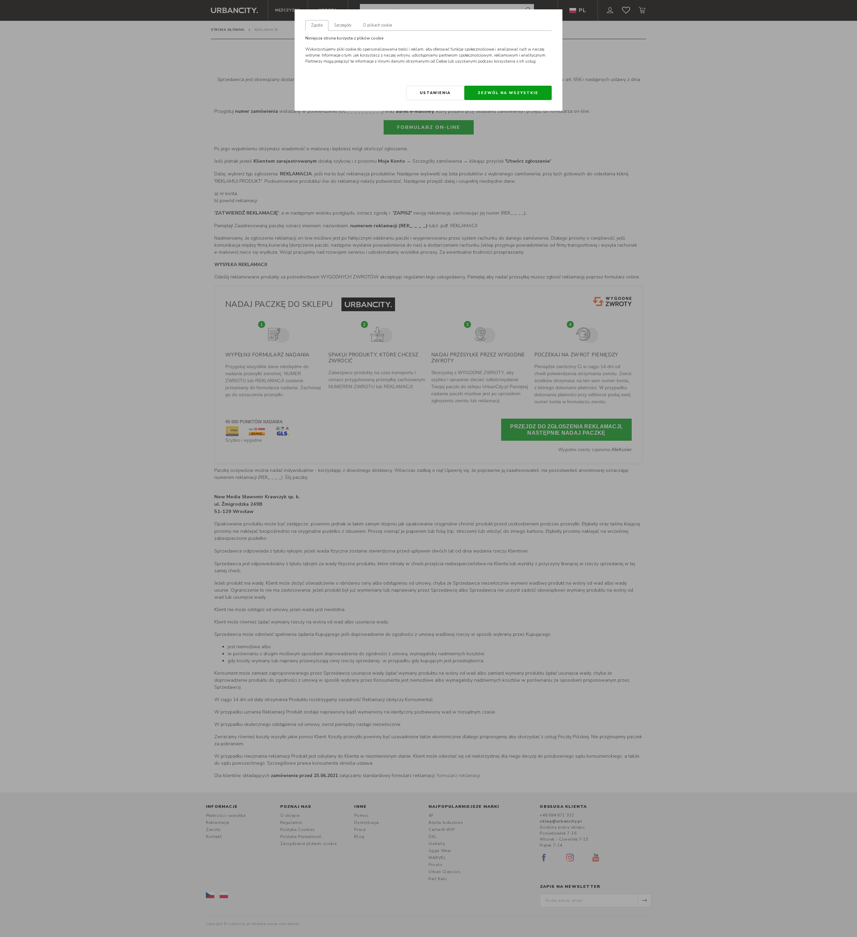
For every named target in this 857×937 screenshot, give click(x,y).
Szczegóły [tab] (343, 25)
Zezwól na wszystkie (508, 92)
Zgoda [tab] (317, 25)
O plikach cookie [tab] (377, 25)
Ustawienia (435, 92)
